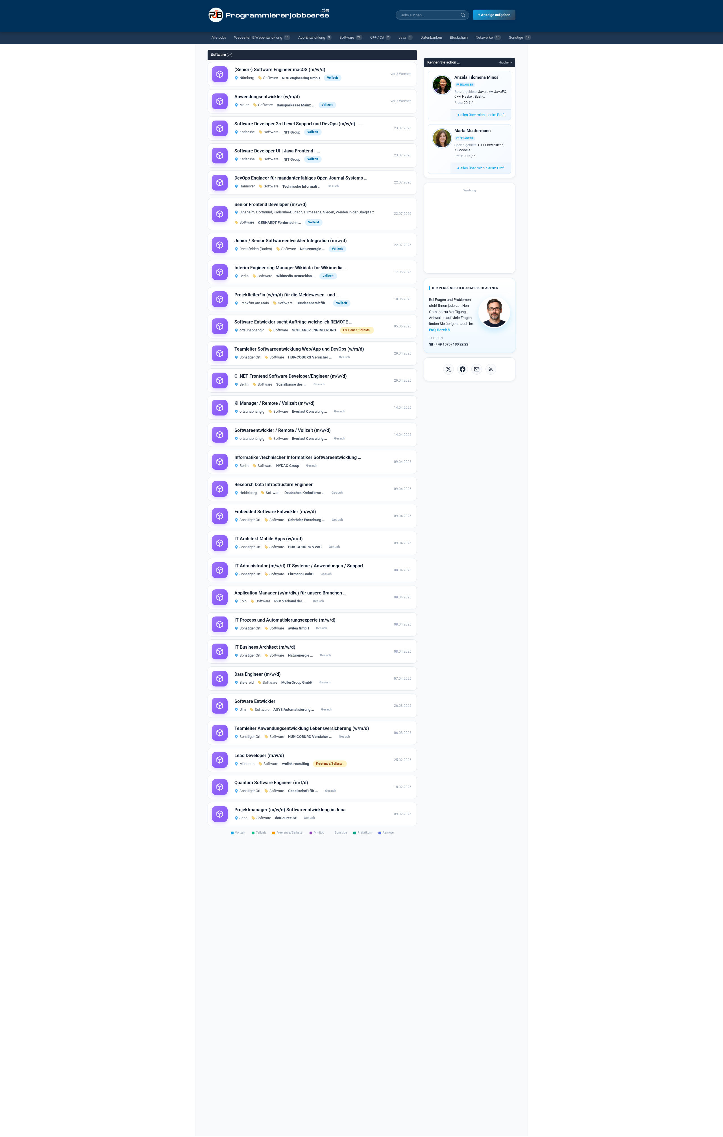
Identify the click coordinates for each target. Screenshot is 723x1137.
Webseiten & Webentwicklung (261, 37)
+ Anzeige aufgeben (494, 15)
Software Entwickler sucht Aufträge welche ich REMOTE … (293, 322)
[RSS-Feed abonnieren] (490, 369)
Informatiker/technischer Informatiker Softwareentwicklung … (297, 457)
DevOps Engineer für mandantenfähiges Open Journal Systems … (300, 178)
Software (350, 37)
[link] (312, 74)
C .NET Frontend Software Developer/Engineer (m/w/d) (290, 376)
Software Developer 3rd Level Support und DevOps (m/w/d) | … (298, 123)
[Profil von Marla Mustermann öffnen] (442, 138)
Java (404, 37)
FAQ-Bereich (439, 330)
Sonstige (519, 37)
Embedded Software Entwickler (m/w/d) (275, 511)
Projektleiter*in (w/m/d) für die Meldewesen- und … (286, 295)
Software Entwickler (254, 701)
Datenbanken (431, 37)
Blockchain (459, 37)
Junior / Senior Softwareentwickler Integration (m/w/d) (290, 240)
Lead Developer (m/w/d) (259, 755)
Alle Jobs (219, 37)
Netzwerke (487, 37)
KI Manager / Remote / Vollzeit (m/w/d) (274, 403)
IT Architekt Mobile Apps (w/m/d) (268, 538)
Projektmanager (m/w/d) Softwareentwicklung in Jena (290, 809)
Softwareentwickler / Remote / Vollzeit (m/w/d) (282, 430)
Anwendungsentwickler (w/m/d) (267, 96)
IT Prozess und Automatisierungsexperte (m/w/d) (285, 620)
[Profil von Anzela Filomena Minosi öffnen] (442, 85)
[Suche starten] (463, 15)
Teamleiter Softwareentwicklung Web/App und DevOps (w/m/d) (299, 349)
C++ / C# (379, 37)
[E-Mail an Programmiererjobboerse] (476, 369)
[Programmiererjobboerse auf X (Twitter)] (448, 369)
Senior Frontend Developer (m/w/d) (270, 204)
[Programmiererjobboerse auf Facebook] (462, 369)
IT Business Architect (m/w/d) (264, 647)
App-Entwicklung (314, 37)
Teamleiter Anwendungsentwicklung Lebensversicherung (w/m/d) (301, 728)
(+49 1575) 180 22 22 (448, 344)
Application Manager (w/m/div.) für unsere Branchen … (290, 593)
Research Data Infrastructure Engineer (273, 484)
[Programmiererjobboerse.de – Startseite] (269, 15)
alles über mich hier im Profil (480, 115)
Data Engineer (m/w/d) (257, 674)
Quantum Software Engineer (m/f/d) (271, 782)
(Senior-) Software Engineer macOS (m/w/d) (279, 69)
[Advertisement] (469, 230)
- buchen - (505, 62)
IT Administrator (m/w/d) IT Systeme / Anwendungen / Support (298, 565)
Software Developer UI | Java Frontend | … (277, 151)
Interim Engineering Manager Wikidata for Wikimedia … (290, 267)
